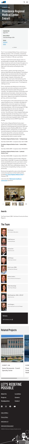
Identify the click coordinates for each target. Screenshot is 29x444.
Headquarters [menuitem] (5, 401)
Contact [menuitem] (17, 401)
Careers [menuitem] (17, 397)
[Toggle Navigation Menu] (27, 2)
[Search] (24, 2)
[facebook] (11, 406)
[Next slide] (26, 204)
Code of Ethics (4, 413)
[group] (14, 193)
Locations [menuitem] (18, 394)
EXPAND (15, 47)
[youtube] (15, 406)
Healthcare (5, 42)
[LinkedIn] (3, 406)
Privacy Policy (4, 417)
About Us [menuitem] (4, 394)
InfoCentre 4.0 (4, 421)
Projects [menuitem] (3, 397)
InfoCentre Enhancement (7, 426)
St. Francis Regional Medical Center (14, 174)
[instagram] (7, 406)
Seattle (4, 44)
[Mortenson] (3, 2)
